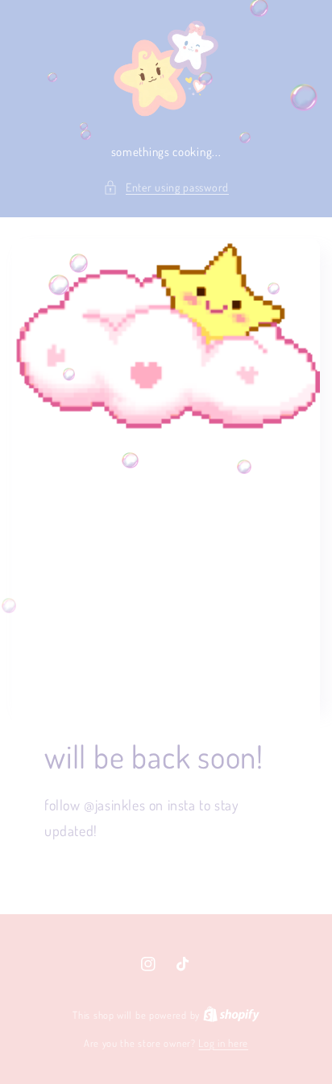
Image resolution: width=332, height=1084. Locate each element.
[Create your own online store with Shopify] (231, 1014)
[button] (166, 187)
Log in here (223, 1043)
